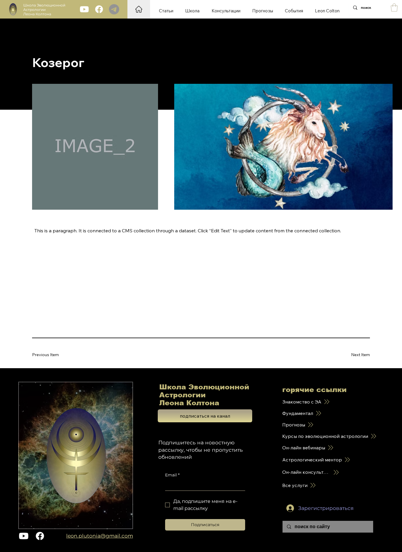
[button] (394, 7)
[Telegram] (114, 9)
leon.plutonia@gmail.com (99, 536)
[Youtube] (84, 9)
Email (172, 475)
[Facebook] (99, 9)
